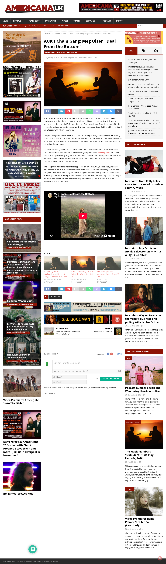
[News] (144, 370)
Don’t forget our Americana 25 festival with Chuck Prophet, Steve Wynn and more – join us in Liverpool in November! (22, 267)
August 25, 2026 (20, 276)
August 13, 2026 (133, 326)
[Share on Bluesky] (111, 111)
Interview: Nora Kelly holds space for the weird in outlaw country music (144, 184)
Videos (65, 21)
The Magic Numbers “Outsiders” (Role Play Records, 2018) (139, 455)
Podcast (106, 21)
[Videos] (144, 501)
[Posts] (131, 51)
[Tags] (143, 51)
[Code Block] (80, 371)
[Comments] (156, 51)
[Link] (84, 371)
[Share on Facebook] (47, 111)
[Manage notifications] (160, 558)
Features (33, 21)
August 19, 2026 (133, 258)
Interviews (50, 21)
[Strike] (66, 371)
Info (118, 21)
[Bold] (55, 371)
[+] (91, 371)
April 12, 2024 (132, 529)
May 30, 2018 (132, 462)
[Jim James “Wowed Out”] (22, 295)
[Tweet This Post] (54, 111)
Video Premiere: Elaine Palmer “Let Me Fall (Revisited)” (139, 522)
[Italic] (58, 371)
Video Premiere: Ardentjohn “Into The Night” (21, 243)
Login (119, 354)
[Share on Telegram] (104, 111)
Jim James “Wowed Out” (19, 300)
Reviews (17, 21)
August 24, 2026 (133, 191)
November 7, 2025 (134, 395)
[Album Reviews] (144, 434)
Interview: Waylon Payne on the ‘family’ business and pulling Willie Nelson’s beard (143, 319)
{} (87, 371)
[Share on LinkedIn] (61, 111)
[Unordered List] (73, 371)
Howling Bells (104, 152)
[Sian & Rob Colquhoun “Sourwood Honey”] (22, 351)
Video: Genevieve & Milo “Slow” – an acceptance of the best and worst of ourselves (144, 123)
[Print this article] (82, 111)
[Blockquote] (77, 371)
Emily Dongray (68, 57)
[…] (137, 210)
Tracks (77, 21)
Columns (90, 21)
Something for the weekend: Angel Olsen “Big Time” (108, 274)
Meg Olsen (55, 297)
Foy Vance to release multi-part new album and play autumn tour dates (21, 326)
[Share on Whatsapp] (90, 111)
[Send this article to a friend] (75, 111)
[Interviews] (144, 164)
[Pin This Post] (68, 111)
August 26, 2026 (20, 248)
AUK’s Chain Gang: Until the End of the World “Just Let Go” (83, 274)
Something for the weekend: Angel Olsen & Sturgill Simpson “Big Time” (55, 274)
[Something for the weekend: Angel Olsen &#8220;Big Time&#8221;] (109, 263)
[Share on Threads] (118, 111)
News (5, 21)
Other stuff (82, 57)
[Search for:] (150, 25)
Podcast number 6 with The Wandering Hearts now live (142, 389)
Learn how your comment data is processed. (97, 387)
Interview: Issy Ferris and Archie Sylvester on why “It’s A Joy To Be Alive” (143, 251)
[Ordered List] (69, 371)
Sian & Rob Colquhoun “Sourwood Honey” (18, 356)
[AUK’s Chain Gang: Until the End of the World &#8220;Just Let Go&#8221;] (83, 263)
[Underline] (62, 371)
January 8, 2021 (53, 57)
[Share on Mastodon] (97, 111)
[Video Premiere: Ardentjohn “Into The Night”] (22, 238)
